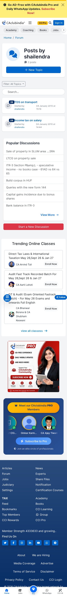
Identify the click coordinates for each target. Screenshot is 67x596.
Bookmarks (9, 509)
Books (43, 30)
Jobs (56, 30)
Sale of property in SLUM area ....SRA (30, 151)
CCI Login (55, 579)
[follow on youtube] (38, 542)
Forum (6, 473)
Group (43, 514)
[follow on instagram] (22, 542)
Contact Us (36, 579)
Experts (41, 473)
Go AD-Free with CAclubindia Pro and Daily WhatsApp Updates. (32, 9)
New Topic (36, 70)
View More (48, 214)
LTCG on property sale (21, 158)
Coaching (28, 30)
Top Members (11, 514)
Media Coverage (24, 563)
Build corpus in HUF (19, 180)
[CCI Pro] (33, 366)
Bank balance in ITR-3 (20, 205)
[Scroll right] (63, 30)
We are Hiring (41, 555)
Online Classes (33, 243)
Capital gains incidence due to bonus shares (30, 196)
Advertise (47, 563)
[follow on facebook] (13, 542)
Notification (43, 484)
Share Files (43, 479)
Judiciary (8, 484)
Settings (7, 490)
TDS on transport (25, 102)
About (21, 555)
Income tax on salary (28, 120)
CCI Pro (41, 520)
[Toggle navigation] (30, 23)
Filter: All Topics (13, 83)
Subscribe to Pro (36, 441)
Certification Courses (49, 490)
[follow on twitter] (5, 542)
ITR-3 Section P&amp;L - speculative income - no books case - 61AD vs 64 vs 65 (32, 169)
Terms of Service (24, 571)
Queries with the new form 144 (26, 187)
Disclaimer (47, 571)
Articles (7, 468)
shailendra (19, 109)
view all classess (32, 330)
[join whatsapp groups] (47, 542)
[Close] (63, 5)
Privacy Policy (14, 579)
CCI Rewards (10, 520)
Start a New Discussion (33, 226)
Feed (5, 503)
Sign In (59, 22)
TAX (5, 498)
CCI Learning (44, 509)
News (39, 468)
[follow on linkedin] (30, 542)
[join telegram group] (55, 542)
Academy (11, 30)
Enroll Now (51, 263)
